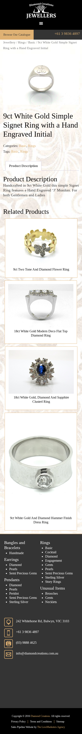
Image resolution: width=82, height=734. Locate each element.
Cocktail (50, 552)
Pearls (13, 569)
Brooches (51, 593)
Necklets (51, 602)
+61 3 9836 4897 (67, 34)
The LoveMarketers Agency (51, 727)
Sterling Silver (18, 602)
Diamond (15, 565)
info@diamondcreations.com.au (37, 653)
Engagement (53, 560)
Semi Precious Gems (23, 573)
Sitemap (60, 721)
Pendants (12, 579)
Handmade (16, 553)
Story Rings (53, 581)
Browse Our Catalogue (16, 34)
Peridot (14, 593)
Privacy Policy (18, 721)
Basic (31, 42)
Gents (49, 565)
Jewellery (9, 42)
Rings (22, 42)
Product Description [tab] (23, 166)
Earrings (11, 559)
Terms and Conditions (41, 721)
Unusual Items (52, 588)
